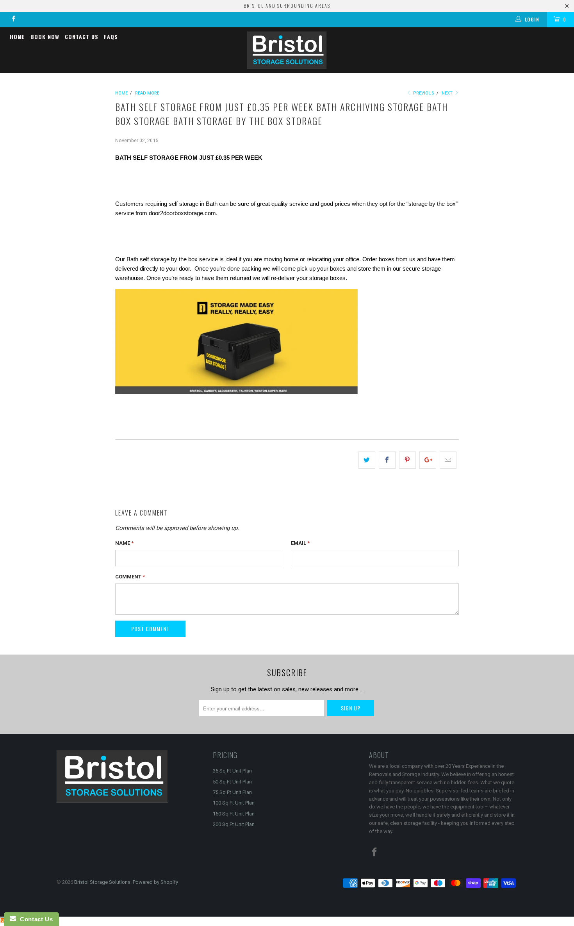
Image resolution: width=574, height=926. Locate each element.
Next (448, 93)
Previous (423, 93)
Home (17, 36)
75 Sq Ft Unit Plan (232, 792)
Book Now (44, 36)
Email (300, 543)
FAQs (111, 36)
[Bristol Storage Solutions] (287, 50)
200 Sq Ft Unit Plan (234, 824)
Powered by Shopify (155, 882)
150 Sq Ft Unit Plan (234, 814)
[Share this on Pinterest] (407, 460)
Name (124, 543)
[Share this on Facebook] (387, 460)
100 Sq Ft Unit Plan (234, 803)
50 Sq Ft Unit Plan (232, 782)
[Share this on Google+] (427, 460)
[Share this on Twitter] (366, 460)
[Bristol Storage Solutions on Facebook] (13, 19)
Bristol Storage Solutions (102, 882)
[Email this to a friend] (448, 460)
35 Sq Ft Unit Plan (232, 771)
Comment (130, 577)
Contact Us (81, 36)
